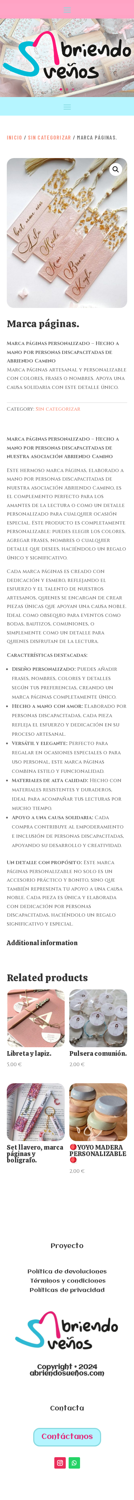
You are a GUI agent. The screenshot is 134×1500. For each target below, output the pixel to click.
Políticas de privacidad (67, 1290)
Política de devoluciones (67, 1272)
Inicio (15, 137)
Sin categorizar (49, 137)
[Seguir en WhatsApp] (74, 1463)
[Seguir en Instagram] (60, 1463)
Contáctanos (67, 1437)
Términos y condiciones (67, 1281)
